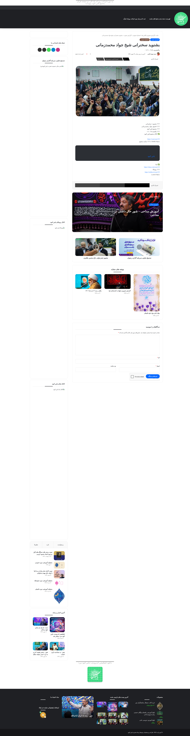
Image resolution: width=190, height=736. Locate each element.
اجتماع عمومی (137, 35)
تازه (48, 544)
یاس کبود (151, 156)
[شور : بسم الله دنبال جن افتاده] (112, 722)
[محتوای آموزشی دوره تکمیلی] (59, 596)
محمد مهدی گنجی (151, 54)
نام (158, 357)
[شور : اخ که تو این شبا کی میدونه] (112, 715)
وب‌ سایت (113, 366)
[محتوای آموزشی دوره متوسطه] (59, 583)
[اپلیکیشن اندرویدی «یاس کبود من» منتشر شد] (57, 624)
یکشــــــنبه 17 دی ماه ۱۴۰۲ (93, 291)
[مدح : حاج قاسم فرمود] (123, 722)
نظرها (36, 544)
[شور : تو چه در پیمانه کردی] (123, 715)
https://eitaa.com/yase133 (152, 167)
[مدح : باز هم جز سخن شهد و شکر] (40, 621)
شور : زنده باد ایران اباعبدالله (82, 716)
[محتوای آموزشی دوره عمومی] (59, 565)
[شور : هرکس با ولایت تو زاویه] (101, 722)
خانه (157, 35)
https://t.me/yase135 (153, 139)
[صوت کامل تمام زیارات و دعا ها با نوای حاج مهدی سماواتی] (59, 574)
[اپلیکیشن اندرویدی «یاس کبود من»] (95, 674)
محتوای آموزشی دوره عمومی (43, 562)
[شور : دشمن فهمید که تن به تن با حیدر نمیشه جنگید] (40, 646)
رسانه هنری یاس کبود (133, 732)
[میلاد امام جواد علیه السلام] (147, 292)
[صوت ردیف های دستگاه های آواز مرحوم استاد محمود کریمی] (59, 555)
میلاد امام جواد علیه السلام (152, 313)
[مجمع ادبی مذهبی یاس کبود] (181, 18)
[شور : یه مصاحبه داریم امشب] (57, 646)
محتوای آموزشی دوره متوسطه (43, 580)
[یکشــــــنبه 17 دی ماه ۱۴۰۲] (88, 281)
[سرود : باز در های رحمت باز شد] (101, 715)
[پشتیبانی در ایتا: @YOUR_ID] (43, 715)
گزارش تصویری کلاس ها (148, 35)
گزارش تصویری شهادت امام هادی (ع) (120, 291)
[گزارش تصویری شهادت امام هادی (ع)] (117, 281)
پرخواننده (60, 544)
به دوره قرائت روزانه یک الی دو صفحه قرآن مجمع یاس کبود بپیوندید (95, 2)
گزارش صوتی (127, 35)
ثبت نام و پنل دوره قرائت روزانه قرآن (134, 19)
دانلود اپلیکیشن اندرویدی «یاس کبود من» (95, 663)
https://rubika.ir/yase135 (152, 172)
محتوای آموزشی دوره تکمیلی (43, 589)
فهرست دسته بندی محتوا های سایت (159, 19)
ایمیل (158, 366)
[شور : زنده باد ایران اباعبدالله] (123, 704)
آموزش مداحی (154, 204)
